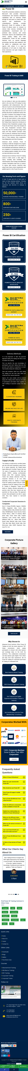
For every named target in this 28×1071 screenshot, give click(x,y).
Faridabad (5, 920)
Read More (8, 531)
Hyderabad (14, 912)
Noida (19, 908)
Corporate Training (7, 976)
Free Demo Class (7, 960)
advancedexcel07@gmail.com (13, 1015)
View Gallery (14, 633)
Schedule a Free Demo (5, 1066)
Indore (4, 923)
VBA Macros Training (8, 970)
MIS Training (6, 973)
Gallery (4, 957)
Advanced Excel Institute (16, 1060)
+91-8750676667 (9, 6)
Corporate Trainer (7, 978)
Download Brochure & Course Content (14, 227)
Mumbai (5, 912)
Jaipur (23, 920)
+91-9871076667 (19, 6)
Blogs (3, 954)
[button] (11, 97)
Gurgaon (5, 908)
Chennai (14, 916)
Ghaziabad (14, 920)
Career (4, 941)
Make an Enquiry (13, 1066)
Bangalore (5, 916)
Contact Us (5, 944)
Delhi (12, 908)
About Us (4, 938)
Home (4, 936)
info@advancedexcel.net (12, 1017)
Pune (11, 923)
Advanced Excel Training (9, 968)
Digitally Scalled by (11, 1063)
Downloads (5, 952)
